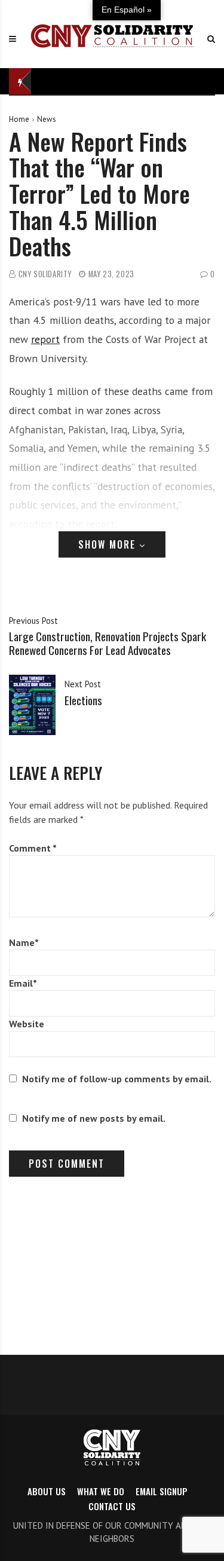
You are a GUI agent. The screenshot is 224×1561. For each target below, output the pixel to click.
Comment (33, 848)
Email (23, 983)
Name (24, 942)
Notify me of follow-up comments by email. (116, 1079)
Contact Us (112, 1506)
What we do (100, 1491)
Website (26, 1024)
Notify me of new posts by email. (93, 1118)
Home (19, 119)
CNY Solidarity (45, 274)
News (46, 119)
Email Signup (162, 1491)
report (45, 339)
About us (46, 1491)
